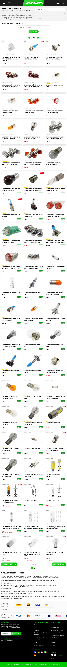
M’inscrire (16, 633)
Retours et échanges (39, 637)
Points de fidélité (38, 639)
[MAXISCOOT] (33, 3)
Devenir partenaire (39, 645)
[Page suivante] (38, 38)
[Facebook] (52, 655)
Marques (53, 645)
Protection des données (57, 630)
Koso (6, 593)
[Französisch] (35, 652)
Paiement (36, 630)
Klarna (52, 647)
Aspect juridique (55, 625)
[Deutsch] (39, 652)
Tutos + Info (54, 642)
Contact (36, 625)
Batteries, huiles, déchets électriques (57, 636)
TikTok (52, 658)
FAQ (35, 627)
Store (35, 642)
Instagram (60, 655)
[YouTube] (55, 655)
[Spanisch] (35, 655)
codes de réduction (6, 642)
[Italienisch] (45, 652)
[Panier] (63, 3)
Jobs (52, 639)
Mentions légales (55, 627)
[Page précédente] (29, 38)
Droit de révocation (56, 633)
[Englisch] (42, 652)
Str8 (2, 593)
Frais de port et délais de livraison (40, 633)
